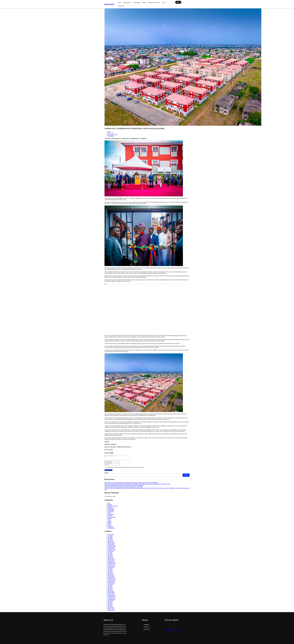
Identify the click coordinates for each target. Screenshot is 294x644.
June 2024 (110, 570)
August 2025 (111, 551)
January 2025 (111, 560)
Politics (144, 2)
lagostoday (109, 4)
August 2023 (111, 584)
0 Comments (111, 136)
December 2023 (111, 578)
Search (106, 472)
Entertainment (111, 508)
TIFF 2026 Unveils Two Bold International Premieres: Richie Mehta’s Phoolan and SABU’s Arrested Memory (131, 482)
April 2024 (110, 573)
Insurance (110, 515)
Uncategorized (111, 528)
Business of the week (154, 2)
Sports (109, 525)
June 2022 (110, 603)
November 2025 (111, 547)
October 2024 (111, 564)
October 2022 (111, 597)
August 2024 (111, 567)
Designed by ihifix (172, 630)
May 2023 (110, 588)
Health (109, 512)
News (119, 2)
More (163, 2)
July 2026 (110, 536)
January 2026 (111, 544)
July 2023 (110, 585)
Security (110, 523)
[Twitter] (165, 624)
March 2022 (110, 607)
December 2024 (111, 562)
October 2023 (111, 581)
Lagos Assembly (112, 517)
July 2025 (110, 552)
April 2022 (110, 606)
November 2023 (111, 580)
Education (110, 507)
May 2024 (110, 571)
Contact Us (121, 6)
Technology (137, 2)
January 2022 (111, 610)
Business (110, 504)
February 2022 (111, 608)
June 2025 (110, 553)
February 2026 (111, 542)
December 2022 (111, 595)
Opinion (110, 521)
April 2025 (110, 556)
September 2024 (111, 566)
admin (109, 131)
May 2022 (110, 604)
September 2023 (111, 582)
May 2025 (110, 555)
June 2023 (110, 586)
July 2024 (110, 569)
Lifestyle (110, 518)
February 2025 (111, 559)
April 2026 (110, 540)
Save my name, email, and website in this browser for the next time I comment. (125, 467)
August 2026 (111, 534)
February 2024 (111, 575)
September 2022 (111, 599)
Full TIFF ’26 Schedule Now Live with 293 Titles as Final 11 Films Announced (124, 485)
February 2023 (111, 592)
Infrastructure (127, 2)
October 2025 (111, 548)
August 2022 (111, 600)
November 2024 (111, 563)
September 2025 (111, 549)
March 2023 (110, 591)
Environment (111, 510)
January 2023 (111, 593)
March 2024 (110, 574)
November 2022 (111, 596)
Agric (109, 503)
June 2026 (110, 537)
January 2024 (111, 577)
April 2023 (110, 589)
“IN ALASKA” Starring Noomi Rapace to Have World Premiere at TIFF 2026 (124, 486)
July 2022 (110, 602)
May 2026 (110, 538)
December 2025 (111, 545)
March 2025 (110, 558)
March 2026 (110, 541)
